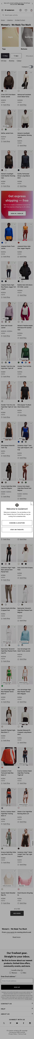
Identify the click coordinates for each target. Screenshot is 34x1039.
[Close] (32, 503)
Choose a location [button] (17, 523)
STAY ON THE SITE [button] (17, 529)
